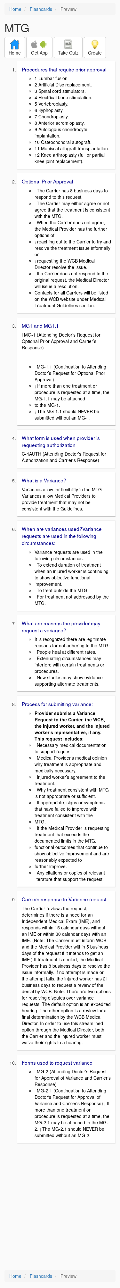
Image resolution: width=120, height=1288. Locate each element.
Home (15, 9)
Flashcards (41, 9)
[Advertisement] (60, 1207)
